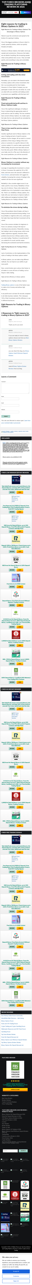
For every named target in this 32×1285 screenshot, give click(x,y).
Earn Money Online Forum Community (12, 1015)
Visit (19, 492)
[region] (16, 1269)
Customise (16, 1276)
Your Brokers (5, 1123)
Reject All (16, 1281)
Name (2, 396)
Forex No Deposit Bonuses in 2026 (11, 1116)
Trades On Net (6, 1127)
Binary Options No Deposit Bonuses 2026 (13, 1114)
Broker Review (6, 1125)
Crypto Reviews (6, 1140)
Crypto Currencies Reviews (9, 1102)
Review (12, 492)
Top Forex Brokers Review (8, 1034)
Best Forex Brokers (7, 1098)
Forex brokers (5, 175)
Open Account (15, 1089)
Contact (4, 1122)
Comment (3, 381)
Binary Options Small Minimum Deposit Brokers (19, 353)
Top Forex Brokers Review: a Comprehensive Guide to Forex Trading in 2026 (14, 1142)
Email (2, 403)
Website (3, 409)
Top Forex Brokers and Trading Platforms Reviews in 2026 (16, 4)
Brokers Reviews (6, 1100)
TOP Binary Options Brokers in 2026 (12, 1118)
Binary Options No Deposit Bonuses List (12, 1045)
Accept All (16, 1271)
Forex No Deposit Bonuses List (9, 1037)
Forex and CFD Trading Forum (9, 1023)
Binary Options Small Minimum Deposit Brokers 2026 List (15, 1132)
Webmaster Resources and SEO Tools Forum (13, 1029)
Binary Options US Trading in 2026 (11, 1129)
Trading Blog (5, 1134)
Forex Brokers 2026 (7, 1138)
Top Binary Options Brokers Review (11, 1042)
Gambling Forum (5, 1031)
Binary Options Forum (7, 1021)
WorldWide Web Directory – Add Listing (12, 1018)
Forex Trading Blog (7, 1104)
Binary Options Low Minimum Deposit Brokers (14, 1040)
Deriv (4, 443)
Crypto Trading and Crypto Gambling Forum (13, 1026)
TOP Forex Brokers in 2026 (9, 1120)
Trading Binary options (7, 285)
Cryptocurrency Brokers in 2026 (11, 1136)
